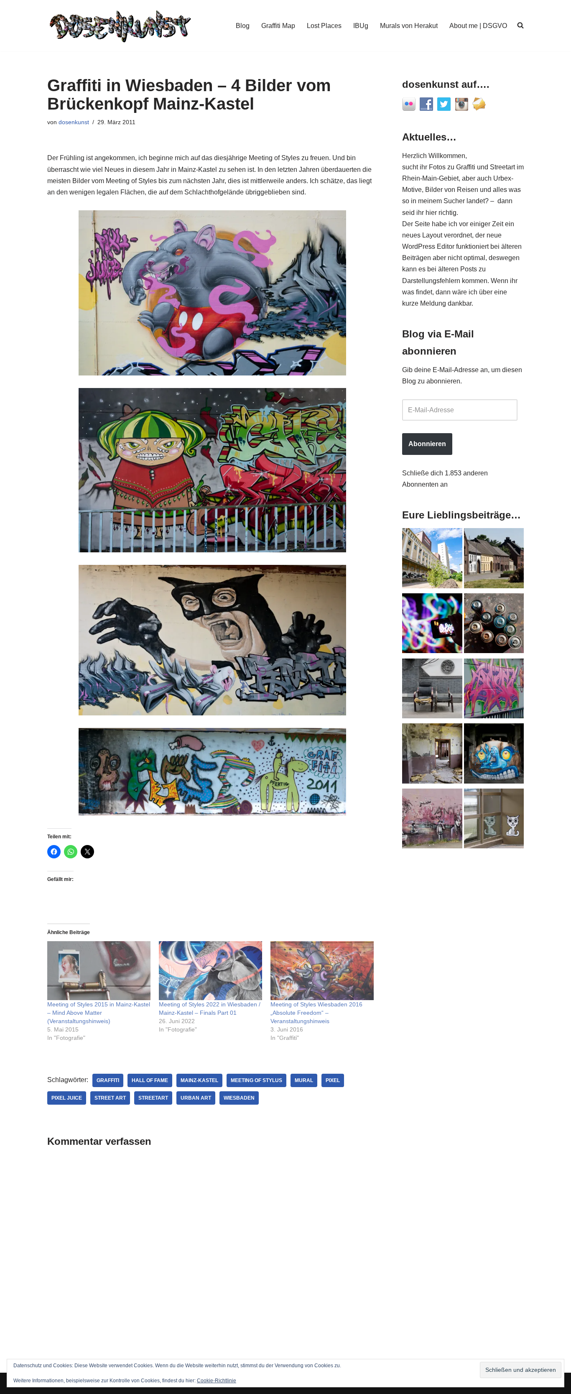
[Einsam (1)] (494, 820)
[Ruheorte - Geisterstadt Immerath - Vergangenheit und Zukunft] (494, 560)
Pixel (333, 1080)
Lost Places (324, 25)
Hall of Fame (150, 1080)
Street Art (110, 1098)
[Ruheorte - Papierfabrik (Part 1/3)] (494, 755)
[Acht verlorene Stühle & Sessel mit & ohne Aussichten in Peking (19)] (432, 690)
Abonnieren (427, 443)
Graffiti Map (278, 25)
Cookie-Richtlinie (216, 1381)
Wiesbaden (239, 1098)
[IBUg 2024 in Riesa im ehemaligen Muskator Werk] (432, 560)
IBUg (360, 25)
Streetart (153, 1098)
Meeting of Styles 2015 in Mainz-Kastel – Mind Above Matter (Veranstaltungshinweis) (98, 1012)
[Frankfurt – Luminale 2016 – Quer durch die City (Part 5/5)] (432, 625)
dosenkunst (74, 122)
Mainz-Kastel (199, 1080)
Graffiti (108, 1080)
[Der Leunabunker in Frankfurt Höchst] (494, 625)
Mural (304, 1080)
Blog (243, 25)
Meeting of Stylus (256, 1080)
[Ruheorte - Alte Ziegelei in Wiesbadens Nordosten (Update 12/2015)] (432, 755)
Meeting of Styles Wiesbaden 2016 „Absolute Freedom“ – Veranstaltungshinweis (316, 1012)
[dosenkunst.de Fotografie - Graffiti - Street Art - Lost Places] (120, 25)
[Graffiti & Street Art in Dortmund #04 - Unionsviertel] (432, 820)
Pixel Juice (66, 1098)
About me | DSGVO (478, 25)
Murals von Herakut (409, 25)
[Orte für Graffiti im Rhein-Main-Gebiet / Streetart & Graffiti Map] (494, 690)
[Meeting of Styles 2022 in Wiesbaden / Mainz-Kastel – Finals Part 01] (210, 970)
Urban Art (196, 1098)
